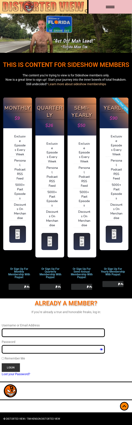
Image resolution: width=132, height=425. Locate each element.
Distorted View (50, 419)
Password (8, 342)
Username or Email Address (21, 325)
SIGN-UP (18, 234)
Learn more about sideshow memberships (77, 84)
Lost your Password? (16, 374)
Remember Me (14, 358)
